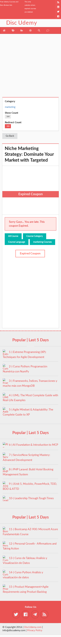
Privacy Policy (34, 630)
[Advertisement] (30, 66)
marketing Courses (42, 242)
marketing (10, 107)
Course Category (34, 236)
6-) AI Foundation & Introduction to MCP (33, 444)
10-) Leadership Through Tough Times (31, 498)
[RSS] (58, 2)
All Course (13, 236)
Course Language (16, 242)
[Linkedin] (58, 7)
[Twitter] (58, 11)
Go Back (10, 136)
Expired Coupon (30, 253)
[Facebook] (58, 16)
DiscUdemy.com (32, 627)
